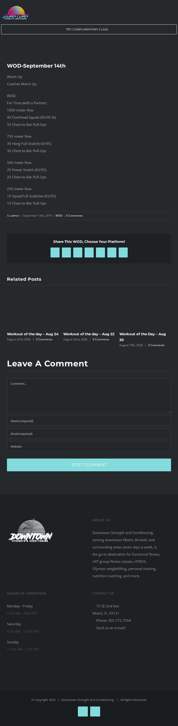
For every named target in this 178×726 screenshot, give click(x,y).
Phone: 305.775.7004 (113, 620)
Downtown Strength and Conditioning (87, 700)
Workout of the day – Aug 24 (32, 334)
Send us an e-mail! (110, 627)
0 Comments (74, 216)
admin (15, 216)
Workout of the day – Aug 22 (88, 334)
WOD (59, 216)
